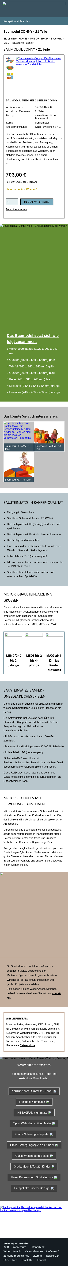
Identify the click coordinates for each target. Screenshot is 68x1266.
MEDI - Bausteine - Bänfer (18, 42)
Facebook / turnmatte (32, 1101)
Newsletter (27, 1260)
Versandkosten (34, 1251)
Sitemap (38, 1255)
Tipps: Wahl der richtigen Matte (32, 1123)
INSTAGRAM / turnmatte (32, 1112)
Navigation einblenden (16, 21)
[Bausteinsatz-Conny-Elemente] (10, 76)
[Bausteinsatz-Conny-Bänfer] (10, 68)
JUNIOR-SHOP (39, 38)
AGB (6, 1247)
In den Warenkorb (36, 201)
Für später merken (16, 209)
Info (14, 1260)
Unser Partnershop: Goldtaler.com (32, 1177)
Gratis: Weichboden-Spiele (32, 1155)
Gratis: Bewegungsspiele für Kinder (32, 1145)
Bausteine (56, 38)
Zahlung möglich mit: (16, 1255)
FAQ (6, 1260)
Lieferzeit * (52, 1251)
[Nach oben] (34, 1227)
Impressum (19, 1247)
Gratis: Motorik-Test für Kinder (32, 1166)
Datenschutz (37, 1247)
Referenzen (52, 1255)
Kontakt (41, 1260)
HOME (23, 38)
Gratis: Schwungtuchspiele (31, 1134)
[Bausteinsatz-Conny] (10, 60)
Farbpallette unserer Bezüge (32, 1188)
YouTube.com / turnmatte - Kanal (32, 1091)
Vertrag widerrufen (16, 1243)
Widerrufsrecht (12, 1251)
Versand (32, 182)
